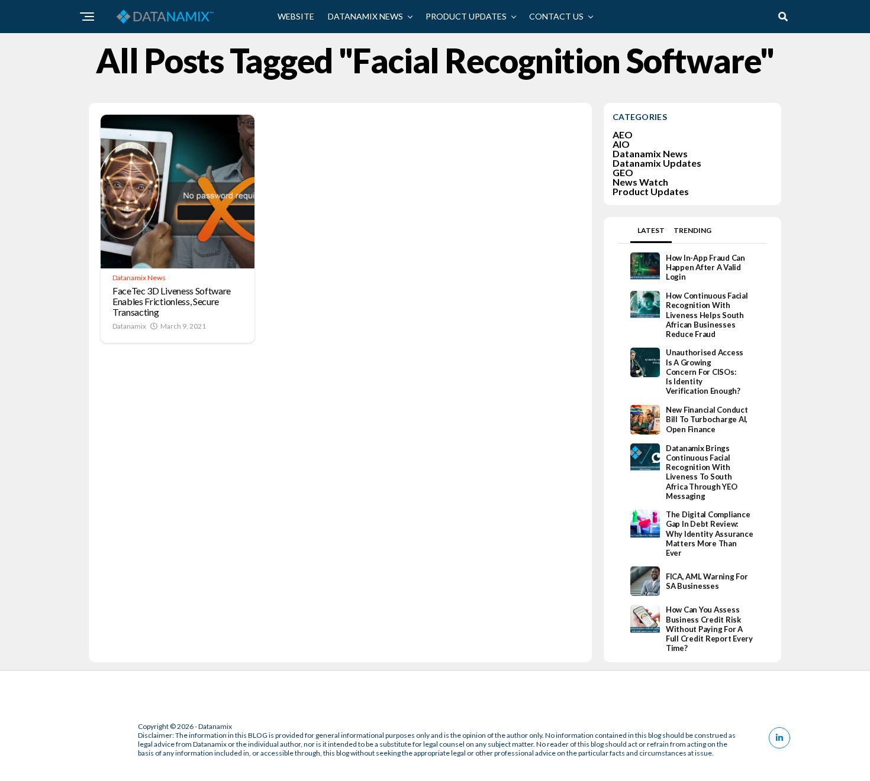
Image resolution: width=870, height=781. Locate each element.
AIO (621, 144)
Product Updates (466, 16)
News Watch (640, 181)
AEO (623, 134)
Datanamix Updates (657, 162)
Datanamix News (365, 16)
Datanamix (129, 326)
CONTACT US (556, 16)
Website (296, 16)
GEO (623, 172)
